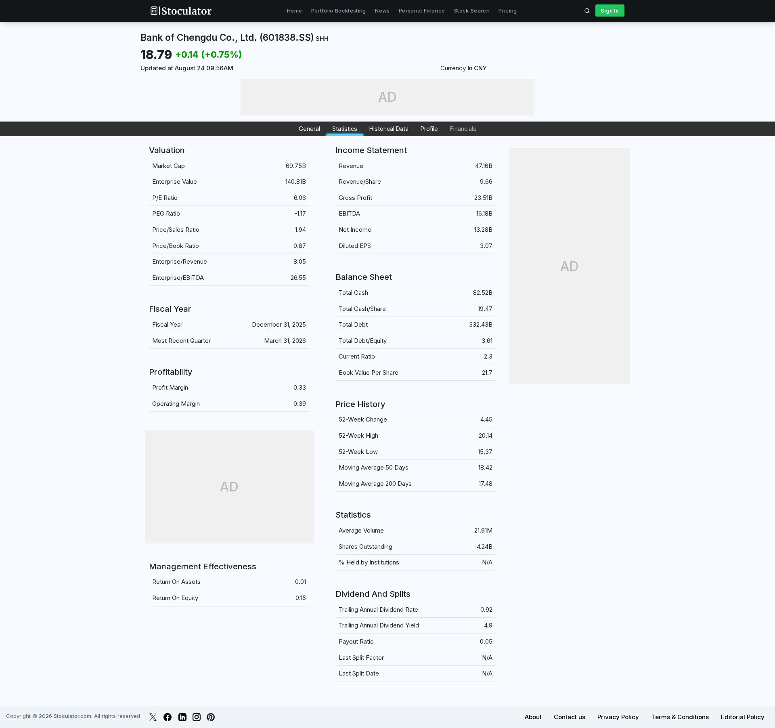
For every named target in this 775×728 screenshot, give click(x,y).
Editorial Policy (743, 717)
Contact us (569, 717)
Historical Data (388, 128)
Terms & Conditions (680, 717)
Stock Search (472, 10)
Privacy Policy (618, 717)
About (533, 717)
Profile (429, 128)
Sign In (610, 10)
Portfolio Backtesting (338, 10)
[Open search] (587, 10)
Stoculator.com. (73, 716)
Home (294, 10)
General (309, 128)
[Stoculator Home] (181, 10)
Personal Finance (422, 10)
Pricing (508, 10)
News (382, 10)
